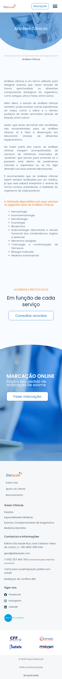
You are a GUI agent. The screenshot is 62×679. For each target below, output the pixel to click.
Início (7, 55)
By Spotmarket (31, 675)
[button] (55, 6)
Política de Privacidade (31, 667)
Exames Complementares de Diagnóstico (34, 55)
